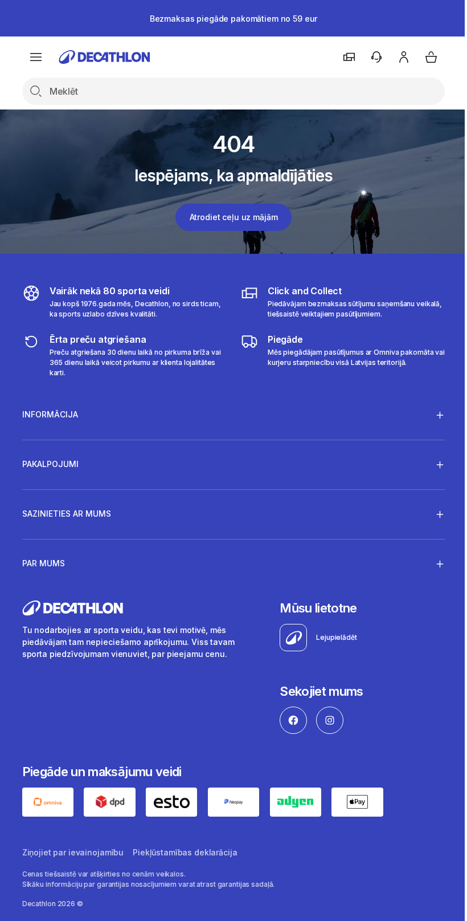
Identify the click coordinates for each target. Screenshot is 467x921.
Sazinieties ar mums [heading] (66, 513)
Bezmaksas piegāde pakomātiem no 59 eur (234, 18)
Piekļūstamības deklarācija (185, 852)
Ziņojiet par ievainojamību (73, 852)
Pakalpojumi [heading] (50, 464)
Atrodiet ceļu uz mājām (234, 217)
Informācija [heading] (50, 414)
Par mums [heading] (43, 563)
